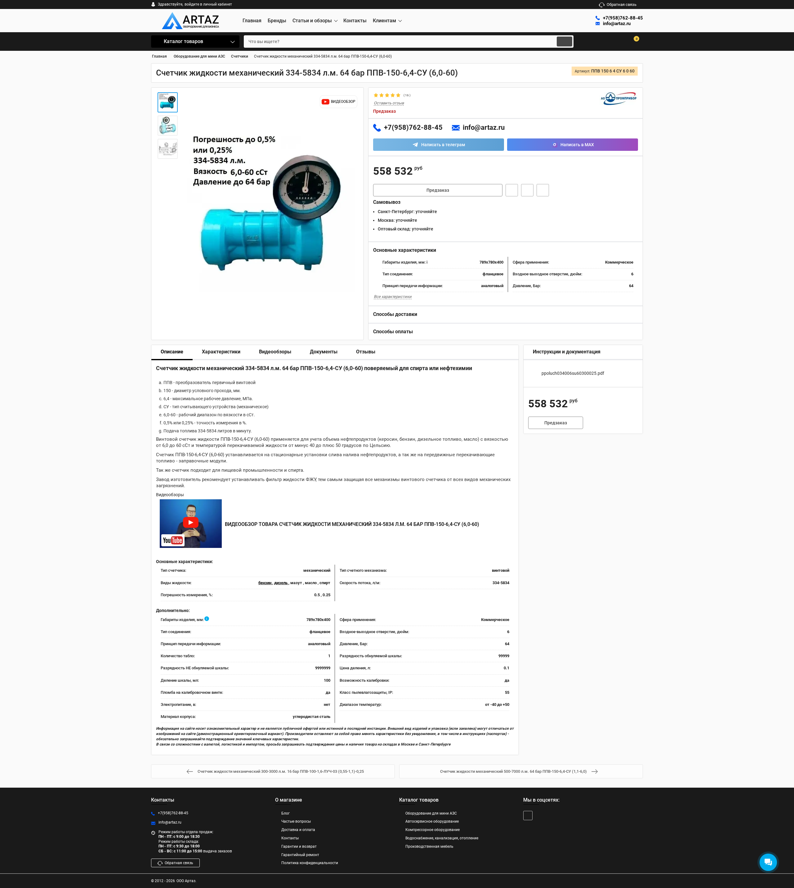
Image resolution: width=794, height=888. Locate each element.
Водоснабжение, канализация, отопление (441, 838)
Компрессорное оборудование (432, 830)
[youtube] (528, 815)
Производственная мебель (429, 846)
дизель (281, 582)
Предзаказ (437, 190)
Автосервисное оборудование (432, 821)
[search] (564, 41)
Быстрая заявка (512, 190)
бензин (265, 582)
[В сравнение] (543, 190)
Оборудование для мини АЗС (431, 813)
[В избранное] (527, 190)
